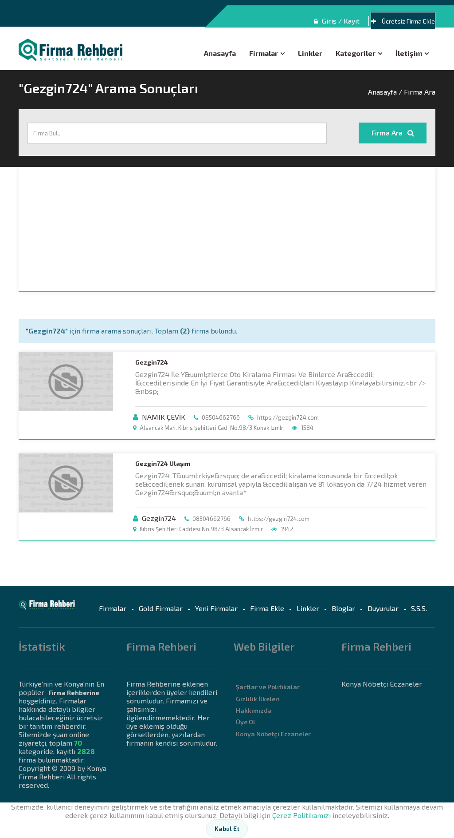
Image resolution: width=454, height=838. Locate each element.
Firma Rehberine (73, 692)
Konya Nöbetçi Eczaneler (273, 734)
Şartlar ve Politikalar (268, 687)
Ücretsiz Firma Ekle (407, 21)
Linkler (310, 53)
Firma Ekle (267, 608)
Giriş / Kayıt (340, 20)
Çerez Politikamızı (301, 815)
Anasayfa (220, 53)
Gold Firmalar (161, 608)
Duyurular (383, 608)
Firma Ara (388, 132)
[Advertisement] (227, 229)
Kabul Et (227, 828)
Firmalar (263, 53)
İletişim (408, 53)
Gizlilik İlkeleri (258, 699)
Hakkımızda (254, 710)
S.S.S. (419, 608)
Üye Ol (245, 722)
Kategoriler (356, 53)
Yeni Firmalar (216, 608)
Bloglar (343, 608)
